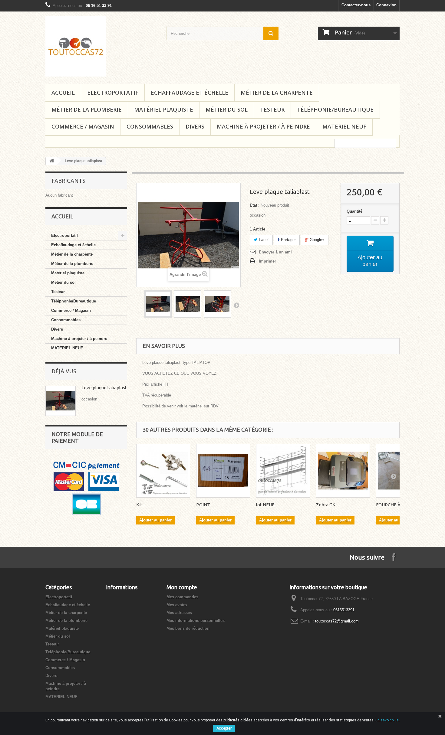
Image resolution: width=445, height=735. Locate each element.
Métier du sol (227, 109)
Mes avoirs (176, 605)
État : (254, 205)
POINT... (204, 504)
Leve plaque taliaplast (104, 387)
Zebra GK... (327, 504)
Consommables (150, 126)
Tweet (263, 239)
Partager (288, 239)
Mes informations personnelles (195, 620)
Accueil (63, 92)
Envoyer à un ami (275, 252)
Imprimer (267, 261)
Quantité (354, 211)
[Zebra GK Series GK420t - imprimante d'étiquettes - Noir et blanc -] (343, 471)
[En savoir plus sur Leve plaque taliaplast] (60, 401)
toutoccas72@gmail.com (337, 621)
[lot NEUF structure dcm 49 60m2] (283, 471)
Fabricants (68, 180)
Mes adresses (179, 612)
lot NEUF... (266, 504)
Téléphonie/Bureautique (335, 109)
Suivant (236, 305)
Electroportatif (112, 92)
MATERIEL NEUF (344, 126)
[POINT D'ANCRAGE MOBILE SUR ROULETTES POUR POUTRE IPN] (223, 471)
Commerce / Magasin (82, 126)
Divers (195, 126)
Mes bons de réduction (187, 628)
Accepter (224, 728)
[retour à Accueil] (52, 161)
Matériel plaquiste (163, 109)
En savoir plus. (387, 720)
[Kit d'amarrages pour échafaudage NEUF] (163, 471)
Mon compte (181, 587)
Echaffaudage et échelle (189, 92)
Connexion (386, 5)
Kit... (140, 504)
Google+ (316, 239)
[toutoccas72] (101, 46)
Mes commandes (182, 597)
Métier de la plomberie (86, 109)
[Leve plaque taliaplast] (158, 304)
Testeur (272, 109)
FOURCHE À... (389, 504)
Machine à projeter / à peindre (263, 126)
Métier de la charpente (277, 92)
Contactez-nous (356, 5)
